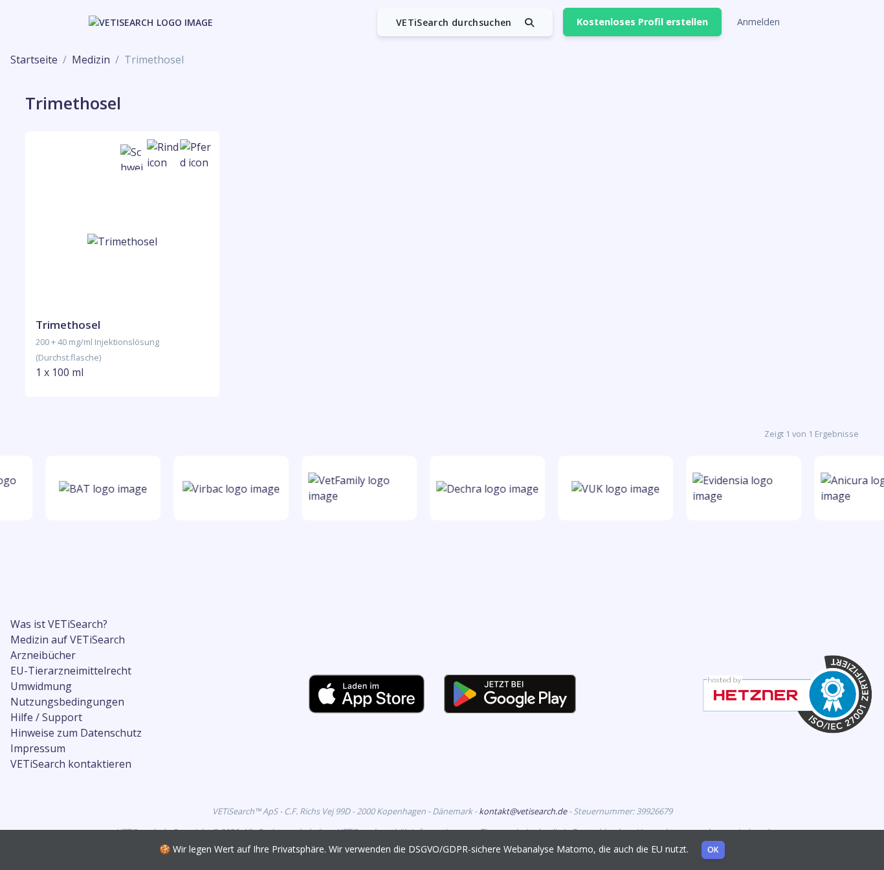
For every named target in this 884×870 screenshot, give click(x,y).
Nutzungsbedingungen (67, 702)
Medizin (91, 59)
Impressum (37, 748)
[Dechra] (485, 488)
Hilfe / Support (46, 717)
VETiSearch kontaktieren (70, 764)
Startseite (34, 59)
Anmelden (758, 22)
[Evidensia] (741, 488)
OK (713, 849)
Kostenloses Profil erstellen (642, 22)
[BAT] (100, 488)
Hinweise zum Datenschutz (76, 733)
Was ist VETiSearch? (58, 624)
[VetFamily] (356, 488)
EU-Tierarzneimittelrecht (70, 671)
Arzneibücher (43, 655)
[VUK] (613, 488)
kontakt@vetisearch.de (524, 811)
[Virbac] (228, 488)
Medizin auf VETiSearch (67, 639)
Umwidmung (41, 686)
